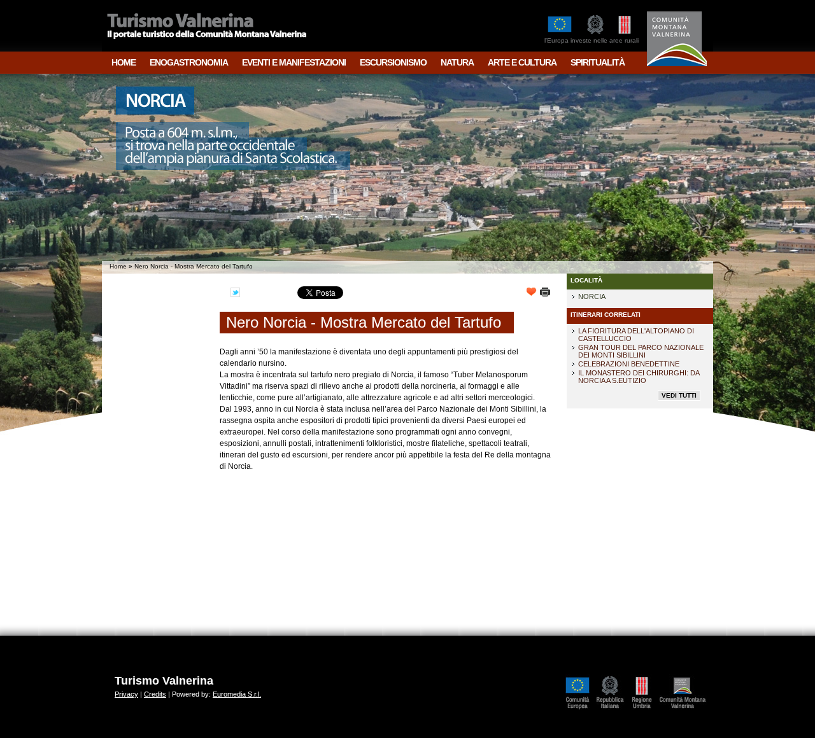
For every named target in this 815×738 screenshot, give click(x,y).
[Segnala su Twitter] (238, 293)
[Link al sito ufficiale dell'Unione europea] (580, 709)
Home (123, 62)
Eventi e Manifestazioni (294, 62)
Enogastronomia (189, 62)
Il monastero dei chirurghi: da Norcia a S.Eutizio (638, 376)
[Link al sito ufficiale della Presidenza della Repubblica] (613, 709)
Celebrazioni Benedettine (628, 364)
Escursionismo (393, 62)
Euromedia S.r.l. (237, 694)
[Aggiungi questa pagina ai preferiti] (533, 293)
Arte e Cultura (522, 62)
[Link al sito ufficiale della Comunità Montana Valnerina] (686, 709)
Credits (155, 694)
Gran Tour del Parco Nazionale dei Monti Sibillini (641, 351)
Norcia (592, 296)
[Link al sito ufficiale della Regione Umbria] (645, 709)
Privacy (126, 694)
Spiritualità (597, 62)
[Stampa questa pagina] (545, 293)
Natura (457, 62)
